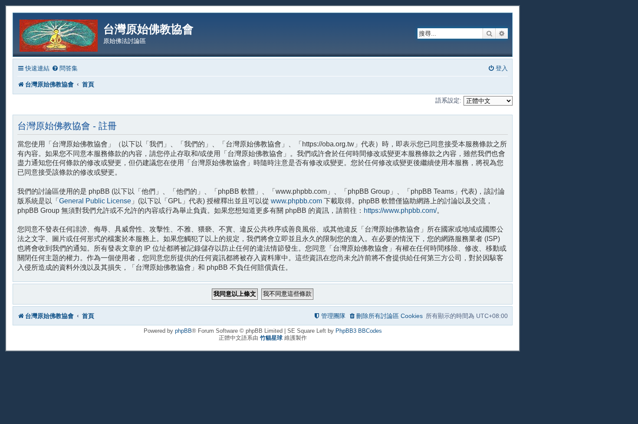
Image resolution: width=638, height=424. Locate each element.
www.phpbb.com (296, 201)
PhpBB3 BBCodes (358, 331)
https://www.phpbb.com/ (400, 210)
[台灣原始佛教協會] (59, 34)
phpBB (183, 331)
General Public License (95, 201)
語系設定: (448, 100)
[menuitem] (65, 68)
